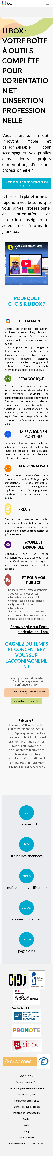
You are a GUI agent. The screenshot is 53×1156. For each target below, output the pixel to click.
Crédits (26, 1119)
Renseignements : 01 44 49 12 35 (25, 1143)
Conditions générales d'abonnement (26, 1088)
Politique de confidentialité (26, 1112)
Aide (26, 1125)
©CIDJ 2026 (26, 1076)
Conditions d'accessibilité (26, 1100)
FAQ (26, 1131)
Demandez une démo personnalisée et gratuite (26, 183)
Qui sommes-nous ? (25, 1082)
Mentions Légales (26, 1094)
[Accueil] (7, 3)
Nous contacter (26, 1137)
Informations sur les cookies (26, 1106)
